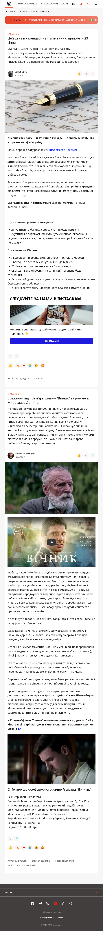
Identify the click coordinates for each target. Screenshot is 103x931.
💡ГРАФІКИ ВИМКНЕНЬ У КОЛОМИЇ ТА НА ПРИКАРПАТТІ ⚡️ (55, 19)
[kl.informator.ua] (9, 4)
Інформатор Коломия (63, 150)
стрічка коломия (41, 861)
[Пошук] (88, 3)
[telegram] (40, 903)
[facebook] (32, 903)
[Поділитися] (86, 74)
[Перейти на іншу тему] (81, 3)
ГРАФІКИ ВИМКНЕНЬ (27, 3)
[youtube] (55, 903)
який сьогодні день (19, 378)
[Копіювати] (92, 74)
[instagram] (70, 903)
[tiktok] (62, 903)
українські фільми (17, 861)
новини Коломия (64, 861)
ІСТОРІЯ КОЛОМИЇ (49, 3)
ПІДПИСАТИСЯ (51, 340)
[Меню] (96, 3)
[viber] (47, 903)
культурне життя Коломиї (22, 865)
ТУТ (20, 729)
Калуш (60, 917)
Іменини (39, 378)
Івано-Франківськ (47, 917)
